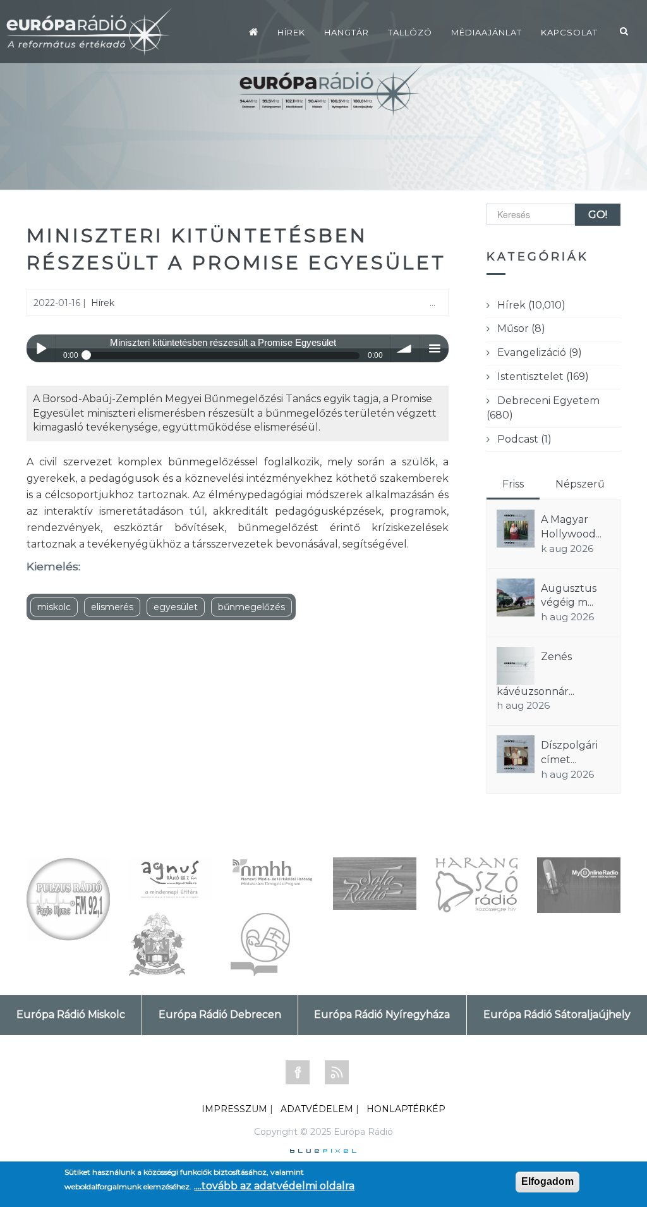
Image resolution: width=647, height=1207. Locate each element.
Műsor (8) (521, 328)
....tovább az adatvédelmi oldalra (274, 1186)
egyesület (176, 607)
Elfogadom (547, 1181)
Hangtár (346, 32)
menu (434, 348)
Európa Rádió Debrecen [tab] (220, 1014)
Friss (513, 484)
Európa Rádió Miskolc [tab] (70, 1014)
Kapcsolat (569, 32)
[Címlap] (253, 31)
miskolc (54, 607)
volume (405, 348)
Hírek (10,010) (531, 305)
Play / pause (41, 348)
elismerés (112, 607)
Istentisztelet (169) (543, 377)
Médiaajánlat (486, 32)
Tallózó (410, 32)
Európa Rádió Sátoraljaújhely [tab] (557, 1014)
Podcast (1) (524, 439)
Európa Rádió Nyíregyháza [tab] (382, 1014)
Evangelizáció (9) (539, 352)
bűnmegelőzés (251, 607)
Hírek (291, 32)
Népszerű (580, 484)
